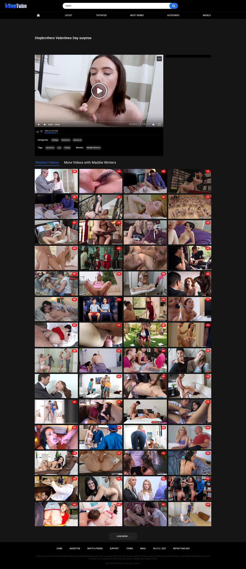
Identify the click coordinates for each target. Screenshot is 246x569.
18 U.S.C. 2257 (159, 548)
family (67, 148)
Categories (173, 15)
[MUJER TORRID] (145, 412)
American (77, 140)
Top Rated (101, 15)
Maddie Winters (93, 148)
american (50, 148)
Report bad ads (181, 548)
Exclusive (66, 140)
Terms (129, 548)
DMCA (143, 548)
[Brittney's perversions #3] (145, 258)
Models (207, 15)
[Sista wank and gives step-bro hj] (145, 232)
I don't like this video (41, 131)
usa (59, 148)
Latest (68, 15)
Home (38, 15)
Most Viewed (137, 15)
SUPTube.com (120, 563)
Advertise (74, 548)
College (55, 140)
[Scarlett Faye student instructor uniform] (56, 386)
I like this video (37, 131)
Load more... (123, 536)
